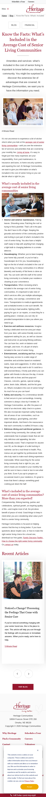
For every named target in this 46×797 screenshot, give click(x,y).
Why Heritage (9, 733)
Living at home (23, 152)
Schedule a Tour (18, 2)
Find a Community (11, 739)
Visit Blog (22, 687)
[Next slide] (29, 674)
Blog (11, 16)
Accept (29, 787)
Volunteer (30, 744)
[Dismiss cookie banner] (38, 750)
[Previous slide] (17, 674)
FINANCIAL (30, 25)
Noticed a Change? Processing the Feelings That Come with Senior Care (22, 612)
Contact (6, 744)
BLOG (14, 25)
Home (4, 16)
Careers (31, 2)
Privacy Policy (29, 781)
